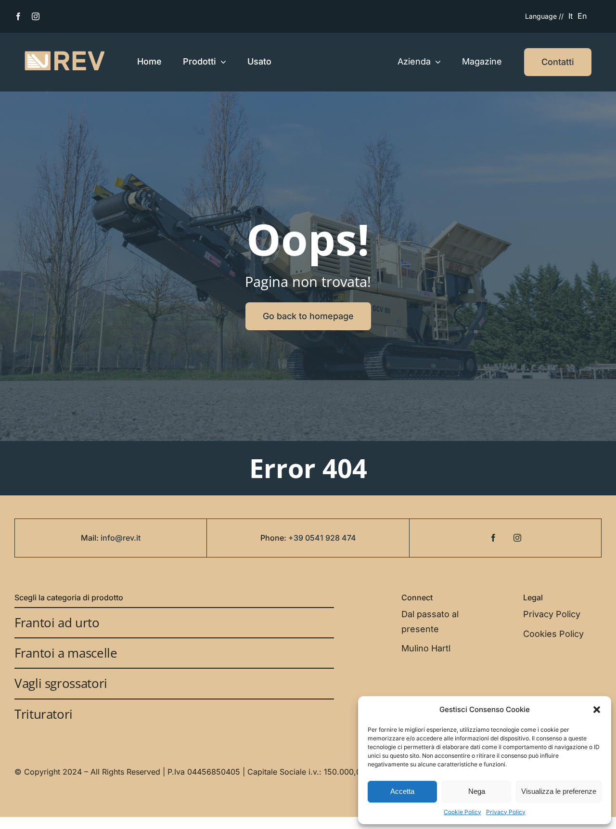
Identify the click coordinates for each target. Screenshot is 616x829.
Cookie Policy (462, 812)
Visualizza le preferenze (558, 791)
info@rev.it (121, 538)
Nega (476, 791)
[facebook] (18, 16)
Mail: (91, 538)
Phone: (274, 538)
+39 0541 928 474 (322, 538)
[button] (597, 709)
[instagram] (35, 16)
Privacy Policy (506, 812)
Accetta (402, 791)
